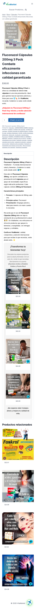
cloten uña (11, 135)
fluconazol (5, 136)
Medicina (30, 128)
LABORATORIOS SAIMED (21, 128)
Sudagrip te (27, 144)
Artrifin (20, 133)
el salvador (18, 135)
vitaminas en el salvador (8, 147)
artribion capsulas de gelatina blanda (18, 131)
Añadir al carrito (16, 120)
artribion (10, 129)
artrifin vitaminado (28, 133)
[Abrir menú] (32, 3)
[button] (31, 23)
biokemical (5, 135)
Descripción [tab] (8, 153)
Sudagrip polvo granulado (17, 144)
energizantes (24, 135)
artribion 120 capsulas (19, 129)
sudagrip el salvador (20, 142)
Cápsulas (11, 128)
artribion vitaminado (12, 133)
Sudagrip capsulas (21, 140)
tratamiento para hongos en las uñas (12, 145)
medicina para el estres (19, 138)
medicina (10, 138)
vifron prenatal (26, 145)
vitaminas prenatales (21, 147)
